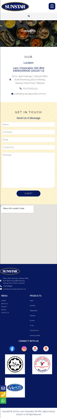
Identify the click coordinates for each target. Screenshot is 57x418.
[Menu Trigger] (52, 6)
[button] (29, 16)
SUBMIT (29, 193)
